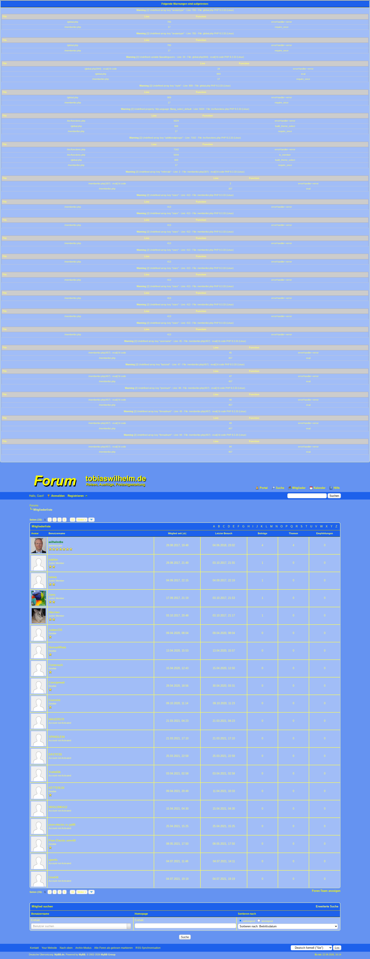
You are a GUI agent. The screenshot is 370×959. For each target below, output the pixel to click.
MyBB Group (108, 954)
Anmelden (58, 495)
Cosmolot (54, 700)
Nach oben (66, 947)
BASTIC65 (55, 754)
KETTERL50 (56, 787)
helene (53, 577)
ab (184, 533)
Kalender (319, 487)
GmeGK (54, 877)
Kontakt (34, 947)
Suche (280, 487)
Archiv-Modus (83, 947)
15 (72, 519)
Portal (264, 487)
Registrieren (76, 495)
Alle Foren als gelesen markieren (113, 947)
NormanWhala (57, 647)
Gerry (52, 594)
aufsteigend (249, 921)
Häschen (54, 612)
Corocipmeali (57, 682)
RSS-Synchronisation (148, 947)
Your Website (49, 947)
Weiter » (82, 519)
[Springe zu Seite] (91, 520)
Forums (34, 505)
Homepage (141, 913)
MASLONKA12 (58, 807)
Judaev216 (55, 629)
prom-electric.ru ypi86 (62, 824)
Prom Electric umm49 (62, 840)
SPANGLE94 (57, 736)
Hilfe (337, 487)
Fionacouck (56, 665)
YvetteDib (55, 772)
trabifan (53, 559)
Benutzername (40, 913)
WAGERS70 (56, 719)
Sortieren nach (247, 913)
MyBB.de (59, 954)
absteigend (267, 921)
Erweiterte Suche (327, 906)
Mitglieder (299, 487)
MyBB (82, 954)
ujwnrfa (53, 859)
